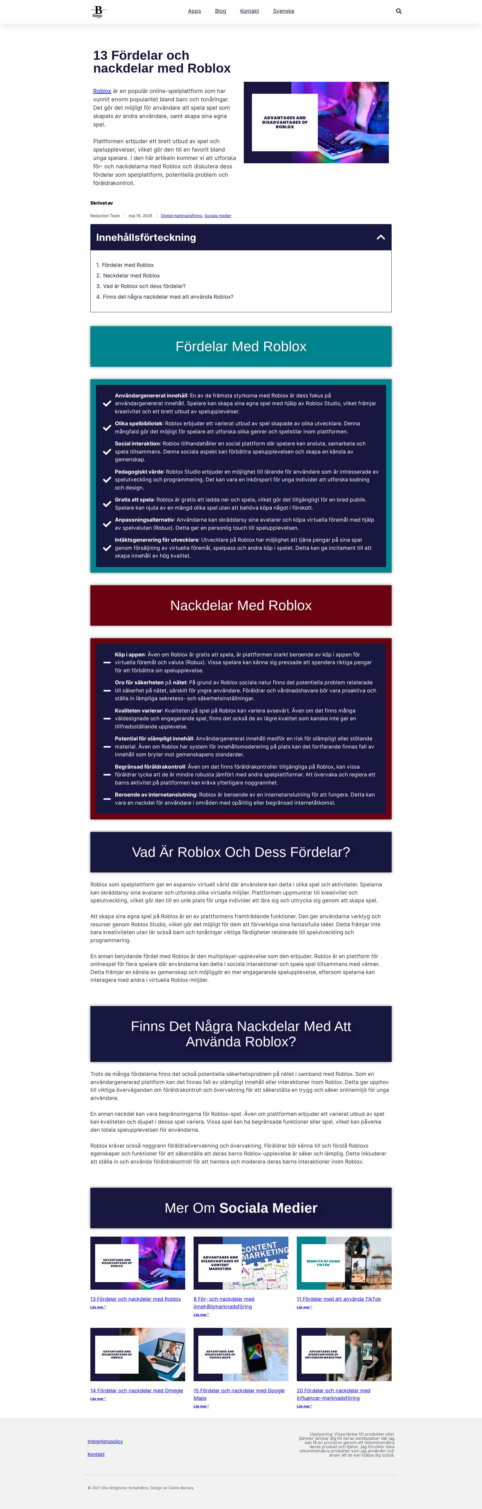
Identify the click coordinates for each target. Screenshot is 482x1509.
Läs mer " (98, 1307)
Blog (220, 11)
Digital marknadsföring (181, 215)
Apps (194, 11)
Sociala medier (217, 215)
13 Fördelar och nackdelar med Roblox (135, 1299)
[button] (398, 11)
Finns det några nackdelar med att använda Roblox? (168, 297)
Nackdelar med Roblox (131, 275)
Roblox (102, 91)
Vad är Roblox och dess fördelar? (144, 286)
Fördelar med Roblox (128, 265)
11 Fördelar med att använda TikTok (339, 1299)
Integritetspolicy (105, 1441)
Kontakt (249, 11)
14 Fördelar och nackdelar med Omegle (136, 1390)
